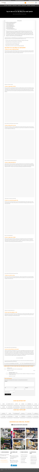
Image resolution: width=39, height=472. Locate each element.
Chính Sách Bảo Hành (33, 462)
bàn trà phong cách (9, 361)
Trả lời (34, 370)
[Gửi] (25, 2)
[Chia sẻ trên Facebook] (16, 358)
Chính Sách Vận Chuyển (34, 460)
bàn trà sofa (12, 361)
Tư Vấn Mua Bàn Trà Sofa (20, 10)
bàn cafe (22, 360)
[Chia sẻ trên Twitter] (18, 358)
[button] (36, 3)
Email (15, 387)
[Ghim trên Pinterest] (21, 358)
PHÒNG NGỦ (19, 5)
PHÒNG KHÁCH (9, 5)
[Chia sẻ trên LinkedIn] (22, 358)
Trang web (26, 387)
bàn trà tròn (15, 361)
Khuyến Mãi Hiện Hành (23, 462)
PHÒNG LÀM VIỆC (24, 5)
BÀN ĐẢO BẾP (5, 5)
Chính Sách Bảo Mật (33, 463)
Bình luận (6, 381)
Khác (15, 10)
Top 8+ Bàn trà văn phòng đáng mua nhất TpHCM (12, 363)
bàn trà (24, 360)
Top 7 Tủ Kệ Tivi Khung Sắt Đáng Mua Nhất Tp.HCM (27, 363)
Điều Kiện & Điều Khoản (33, 457)
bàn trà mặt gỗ (30, 360)
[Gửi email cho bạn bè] (19, 358)
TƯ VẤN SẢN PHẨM (33, 5)
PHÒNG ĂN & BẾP (14, 5)
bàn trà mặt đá (26, 360)
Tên (5, 387)
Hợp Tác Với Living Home (24, 456)
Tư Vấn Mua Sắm (23, 459)
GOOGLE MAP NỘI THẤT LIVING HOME (20, 424)
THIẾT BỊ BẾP (28, 5)
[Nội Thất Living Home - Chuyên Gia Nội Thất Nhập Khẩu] (4, 3)
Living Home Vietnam (12, 372)
